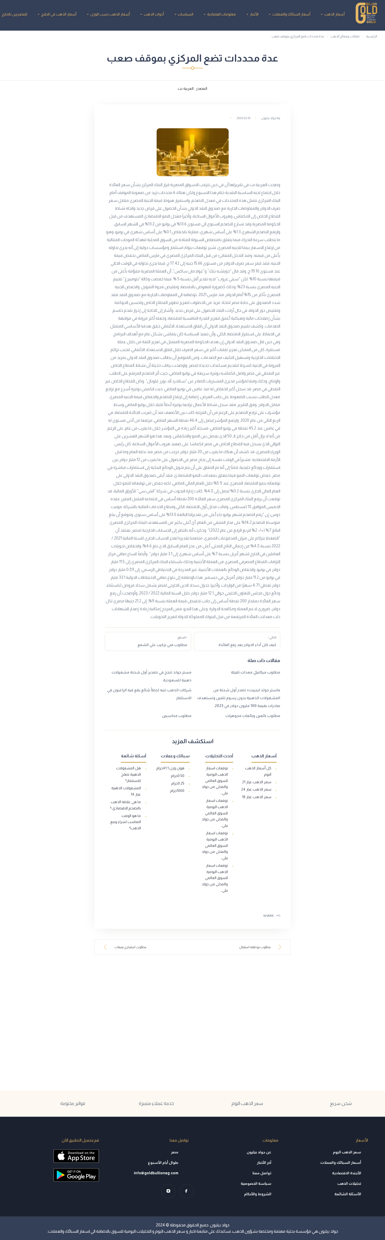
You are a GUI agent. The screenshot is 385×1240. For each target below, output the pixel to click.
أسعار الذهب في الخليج (58, 14)
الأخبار (254, 14)
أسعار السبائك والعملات (291, 14)
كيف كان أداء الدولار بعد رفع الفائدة (247, 641)
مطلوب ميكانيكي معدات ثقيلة (255, 672)
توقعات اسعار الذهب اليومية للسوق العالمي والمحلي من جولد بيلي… (215, 780)
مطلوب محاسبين (176, 716)
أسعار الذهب (334, 14)
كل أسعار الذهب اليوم (258, 771)
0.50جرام (177, 776)
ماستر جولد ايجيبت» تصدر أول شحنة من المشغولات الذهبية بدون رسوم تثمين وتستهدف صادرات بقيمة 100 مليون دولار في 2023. (238, 698)
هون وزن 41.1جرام (170, 768)
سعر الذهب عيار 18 (256, 797)
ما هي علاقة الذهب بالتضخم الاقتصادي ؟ (125, 805)
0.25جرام (177, 783)
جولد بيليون (268, 118)
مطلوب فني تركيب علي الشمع (162, 641)
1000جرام (177, 790)
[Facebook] (186, 1191)
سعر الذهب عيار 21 (256, 782)
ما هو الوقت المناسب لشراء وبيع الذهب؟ (125, 822)
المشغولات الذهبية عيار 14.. (126, 791)
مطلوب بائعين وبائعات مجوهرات (253, 716)
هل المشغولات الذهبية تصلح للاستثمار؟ (128, 774)
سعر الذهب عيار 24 (256, 789)
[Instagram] (168, 1191)
